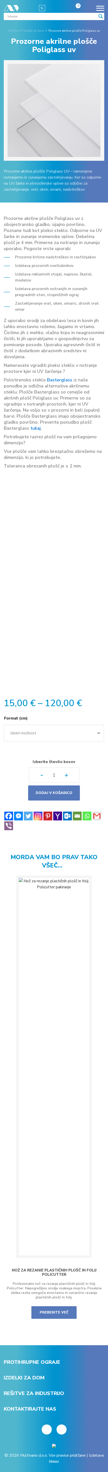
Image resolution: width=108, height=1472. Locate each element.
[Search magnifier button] (100, 16)
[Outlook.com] (67, 816)
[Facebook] (8, 816)
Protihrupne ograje (32, 1362)
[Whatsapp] (87, 816)
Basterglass (59, 380)
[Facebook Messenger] (18, 816)
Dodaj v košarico (54, 792)
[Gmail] (96, 816)
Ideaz (54, 1461)
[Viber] (8, 825)
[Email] (77, 816)
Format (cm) (16, 718)
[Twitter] (28, 816)
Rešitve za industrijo (34, 1393)
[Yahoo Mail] (57, 816)
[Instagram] (38, 816)
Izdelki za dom (24, 1377)
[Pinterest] (47, 816)
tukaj (35, 428)
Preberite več (54, 1312)
